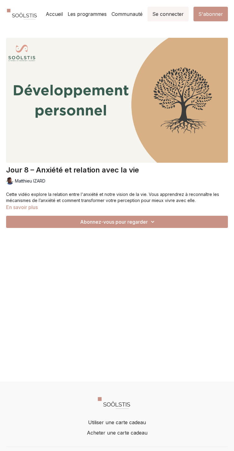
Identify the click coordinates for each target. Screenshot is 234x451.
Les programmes (87, 14)
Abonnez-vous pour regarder (114, 222)
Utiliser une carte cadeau (117, 422)
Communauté (127, 14)
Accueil (54, 14)
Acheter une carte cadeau (117, 433)
